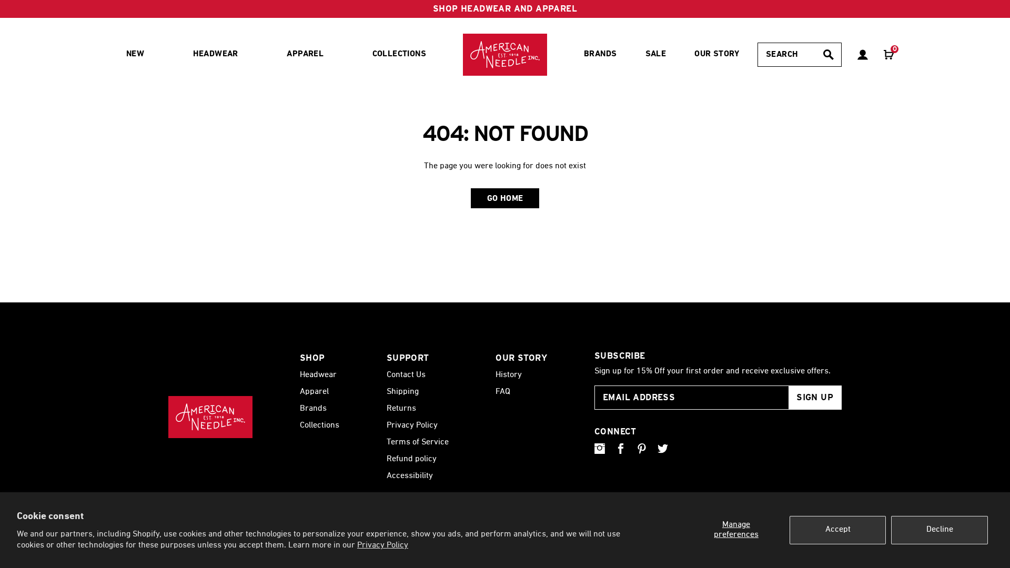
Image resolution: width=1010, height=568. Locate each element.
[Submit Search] (828, 54)
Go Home (505, 199)
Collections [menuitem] (399, 54)
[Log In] (862, 54)
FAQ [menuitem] (503, 392)
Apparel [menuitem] (305, 54)
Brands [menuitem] (600, 54)
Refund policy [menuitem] (412, 459)
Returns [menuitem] (401, 408)
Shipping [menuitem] (403, 392)
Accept (838, 529)
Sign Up (814, 397)
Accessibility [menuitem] (410, 476)
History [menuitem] (509, 375)
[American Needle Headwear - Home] (210, 417)
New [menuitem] (135, 54)
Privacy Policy (382, 545)
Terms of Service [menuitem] (418, 442)
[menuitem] (505, 55)
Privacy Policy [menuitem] (412, 425)
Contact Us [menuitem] (406, 375)
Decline (939, 529)
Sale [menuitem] (655, 54)
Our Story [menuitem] (717, 54)
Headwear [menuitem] (215, 54)
